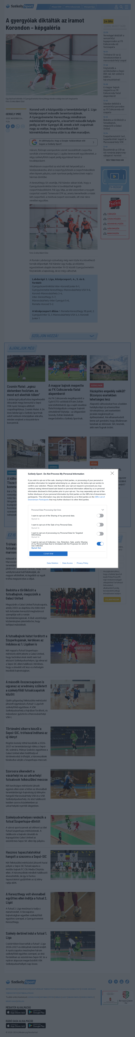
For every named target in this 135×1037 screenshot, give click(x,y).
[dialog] (67, 518)
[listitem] (67, 509)
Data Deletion (52, 563)
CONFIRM (48, 554)
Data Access (67, 563)
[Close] (113, 474)
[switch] (100, 515)
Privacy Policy (82, 563)
